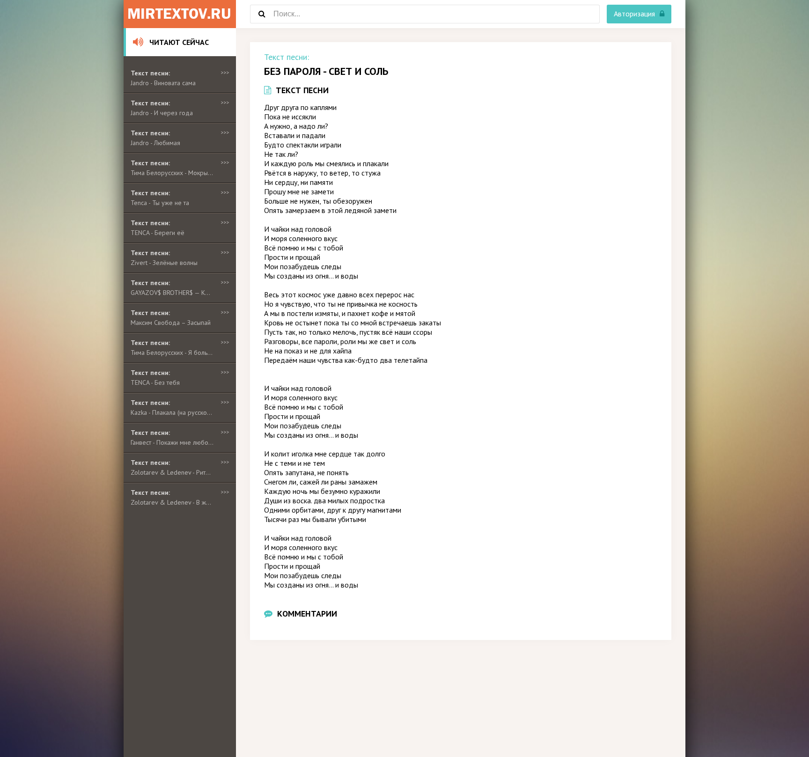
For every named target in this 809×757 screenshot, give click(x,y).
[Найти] (261, 14)
